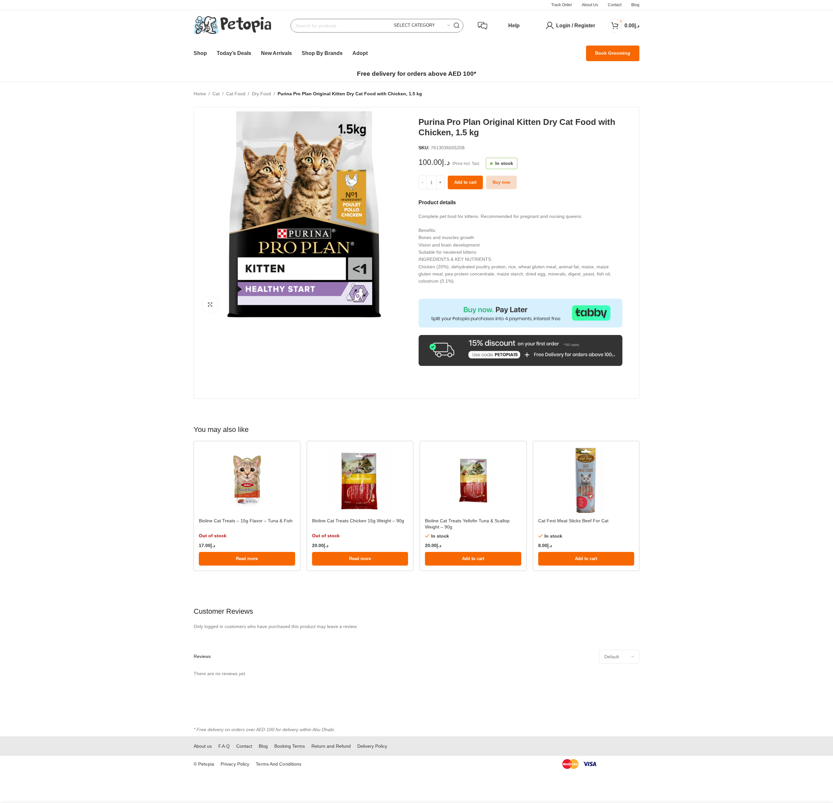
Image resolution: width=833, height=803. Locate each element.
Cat (216, 93)
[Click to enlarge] (210, 305)
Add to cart (465, 182)
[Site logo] (232, 25)
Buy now (501, 182)
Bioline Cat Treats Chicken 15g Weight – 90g (358, 520)
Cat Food (235, 93)
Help (514, 25)
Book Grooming (612, 53)
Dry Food (261, 93)
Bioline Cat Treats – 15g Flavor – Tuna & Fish (246, 520)
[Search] (456, 26)
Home (200, 93)
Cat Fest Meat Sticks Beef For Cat (573, 520)
